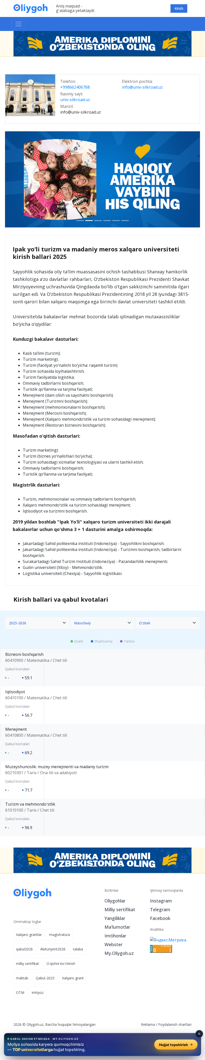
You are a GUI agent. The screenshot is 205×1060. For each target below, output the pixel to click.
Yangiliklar (114, 918)
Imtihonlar (115, 936)
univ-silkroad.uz (75, 100)
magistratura (59, 934)
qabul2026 (24, 949)
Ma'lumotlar (117, 927)
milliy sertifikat (27, 963)
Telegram (160, 909)
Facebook (160, 918)
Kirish (178, 8)
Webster (113, 944)
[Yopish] (199, 1034)
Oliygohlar (115, 901)
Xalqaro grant (73, 978)
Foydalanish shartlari (175, 1024)
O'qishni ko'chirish (60, 963)
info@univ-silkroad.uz (142, 87)
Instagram (161, 901)
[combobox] (37, 623)
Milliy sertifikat (119, 909)
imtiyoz (38, 992)
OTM (20, 992)
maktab (22, 978)
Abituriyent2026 (53, 949)
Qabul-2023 (45, 978)
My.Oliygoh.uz (119, 953)
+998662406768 (75, 87)
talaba (78, 949)
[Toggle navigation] (19, 24)
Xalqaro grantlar (29, 934)
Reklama (148, 1024)
